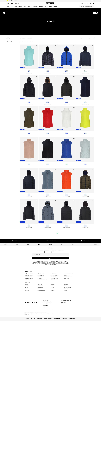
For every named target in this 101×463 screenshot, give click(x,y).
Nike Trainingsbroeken (54, 279)
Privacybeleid (44, 262)
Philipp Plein (27, 290)
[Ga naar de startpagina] (30, 298)
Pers (31, 318)
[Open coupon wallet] (82, 3)
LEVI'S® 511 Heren (66, 278)
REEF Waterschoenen (28, 279)
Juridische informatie (57, 318)
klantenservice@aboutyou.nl (50, 263)
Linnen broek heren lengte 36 (42, 279)
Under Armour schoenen (54, 275)
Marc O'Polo (40, 284)
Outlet (9, 0)
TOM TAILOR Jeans (41, 276)
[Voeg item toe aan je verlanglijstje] (36, 46)
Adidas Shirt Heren (41, 273)
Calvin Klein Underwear (67, 287)
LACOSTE (52, 287)
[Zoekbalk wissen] (93, 6)
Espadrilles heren (53, 273)
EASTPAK (26, 287)
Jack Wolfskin (27, 285)
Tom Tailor (52, 285)
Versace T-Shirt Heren (28, 276)
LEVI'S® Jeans (40, 278)
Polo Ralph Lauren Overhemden (30, 273)
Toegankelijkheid (64, 318)
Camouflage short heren (67, 276)
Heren (12, 3)
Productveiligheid (72, 318)
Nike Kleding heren (41, 275)
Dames (8, 3)
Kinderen (17, 3)
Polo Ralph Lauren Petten (29, 278)
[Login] (85, 3)
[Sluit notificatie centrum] (88, 3)
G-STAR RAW (66, 284)
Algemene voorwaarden (48, 318)
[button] (82, 38)
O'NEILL (65, 285)
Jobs (34, 318)
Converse (26, 284)
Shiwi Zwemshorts (53, 276)
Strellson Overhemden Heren (68, 273)
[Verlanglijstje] (91, 3)
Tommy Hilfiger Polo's (54, 278)
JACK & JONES (40, 285)
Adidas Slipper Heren (67, 275)
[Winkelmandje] (93, 3)
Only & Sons (52, 284)
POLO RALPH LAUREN (41, 290)
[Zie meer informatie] (29, 104)
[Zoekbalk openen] (79, 6)
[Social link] (26, 302)
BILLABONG (65, 290)
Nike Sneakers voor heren (29, 275)
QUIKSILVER (52, 290)
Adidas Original (40, 287)
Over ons (27, 318)
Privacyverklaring (40, 318)
